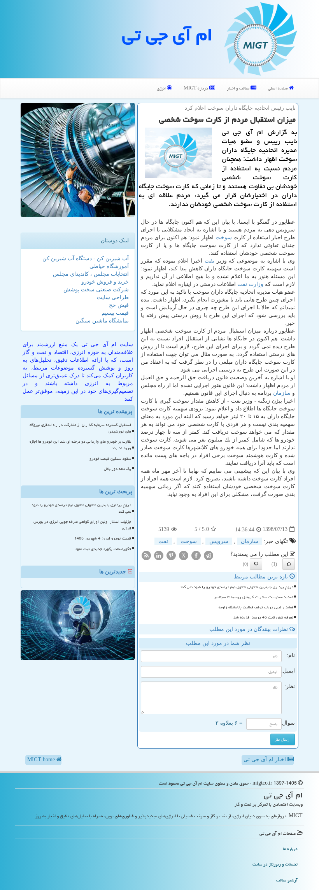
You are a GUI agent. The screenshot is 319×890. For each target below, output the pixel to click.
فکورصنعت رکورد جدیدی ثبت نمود (103, 549)
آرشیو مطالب (287, 880)
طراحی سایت (113, 297)
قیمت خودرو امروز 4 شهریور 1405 (102, 538)
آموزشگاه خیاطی (109, 266)
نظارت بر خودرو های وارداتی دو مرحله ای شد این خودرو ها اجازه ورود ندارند (80, 445)
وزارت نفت (250, 284)
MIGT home (41, 759)
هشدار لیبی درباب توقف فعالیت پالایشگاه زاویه (256, 607)
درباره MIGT (196, 88)
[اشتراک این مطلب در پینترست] (171, 555)
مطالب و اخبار (239, 88)
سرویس (218, 541)
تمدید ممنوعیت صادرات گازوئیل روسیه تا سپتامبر (253, 597)
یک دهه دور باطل (117, 469)
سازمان (282, 393)
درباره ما (290, 848)
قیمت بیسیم (115, 313)
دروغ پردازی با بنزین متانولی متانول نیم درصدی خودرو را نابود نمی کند (236, 587)
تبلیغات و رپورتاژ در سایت (275, 864)
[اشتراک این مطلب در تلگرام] (208, 555)
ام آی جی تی (167, 34)
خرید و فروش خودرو (105, 282)
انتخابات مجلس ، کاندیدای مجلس (91, 274)
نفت (209, 261)
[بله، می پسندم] (288, 564)
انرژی (162, 88)
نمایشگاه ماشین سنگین (102, 321)
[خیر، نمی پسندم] (256, 564)
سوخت (224, 237)
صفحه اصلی (278, 88)
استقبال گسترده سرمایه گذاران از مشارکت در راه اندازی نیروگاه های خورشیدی (80, 428)
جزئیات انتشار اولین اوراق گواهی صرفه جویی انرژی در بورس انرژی (82, 525)
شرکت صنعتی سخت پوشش (96, 290)
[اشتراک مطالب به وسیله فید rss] (146, 555)
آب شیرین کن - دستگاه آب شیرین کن (85, 258)
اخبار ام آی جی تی (265, 759)
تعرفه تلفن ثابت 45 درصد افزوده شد (263, 617)
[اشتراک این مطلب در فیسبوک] (196, 555)
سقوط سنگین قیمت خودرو (110, 459)
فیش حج (119, 305)
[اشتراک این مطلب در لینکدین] (158, 555)
